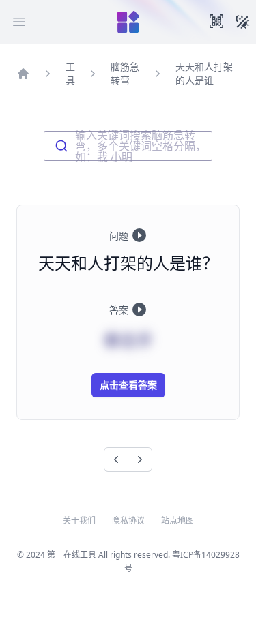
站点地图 (177, 520)
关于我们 (79, 520)
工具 (70, 73)
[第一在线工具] (128, 22)
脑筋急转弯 (125, 73)
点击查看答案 (128, 384)
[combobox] (128, 146)
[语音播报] (139, 235)
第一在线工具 (71, 554)
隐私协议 (128, 520)
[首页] (23, 73)
